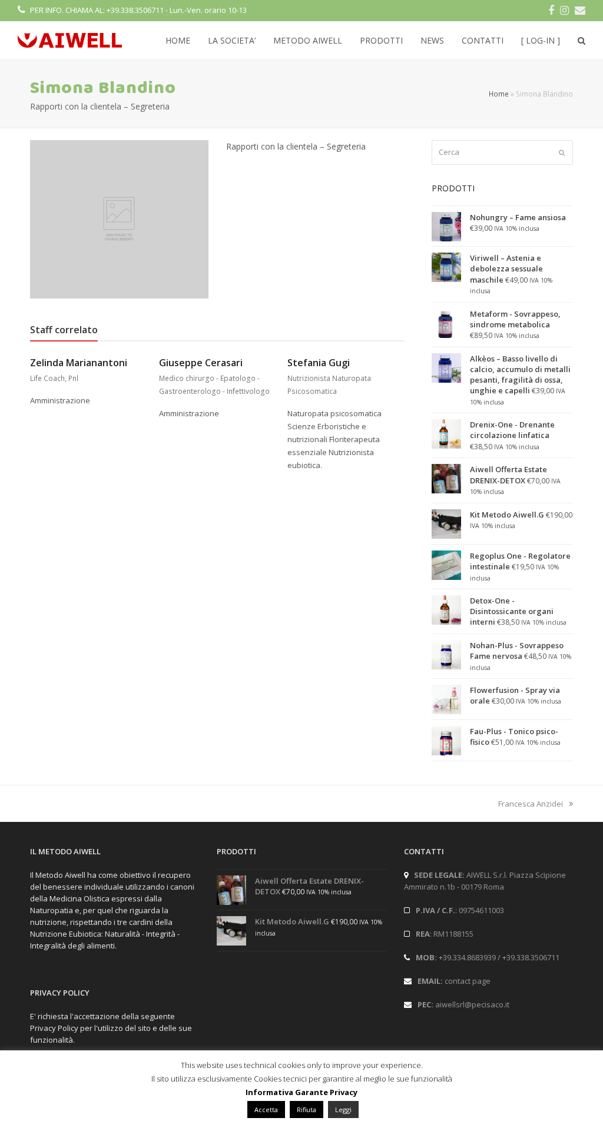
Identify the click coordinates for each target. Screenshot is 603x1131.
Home (499, 94)
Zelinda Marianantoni (78, 362)
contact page (468, 981)
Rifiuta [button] (306, 1109)
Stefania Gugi (318, 362)
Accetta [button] (266, 1109)
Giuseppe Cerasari (201, 362)
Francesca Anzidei (530, 803)
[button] (581, 40)
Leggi (343, 1109)
